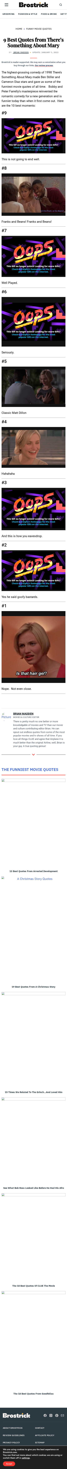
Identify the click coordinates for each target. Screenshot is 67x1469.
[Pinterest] (56, 1415)
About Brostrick (13, 1428)
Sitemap (40, 1442)
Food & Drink (49, 14)
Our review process (44, 65)
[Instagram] (51, 1415)
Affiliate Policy (44, 1435)
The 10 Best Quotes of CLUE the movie (33, 1285)
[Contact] (62, 1415)
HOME (19, 28)
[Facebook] (45, 1415)
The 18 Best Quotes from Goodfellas (33, 1393)
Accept (9, 1464)
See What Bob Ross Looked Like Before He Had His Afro (33, 1187)
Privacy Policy (11, 1442)
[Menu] (6, 5)
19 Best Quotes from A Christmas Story (33, 986)
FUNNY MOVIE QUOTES (39, 28)
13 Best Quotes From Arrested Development (34, 871)
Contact (40, 1428)
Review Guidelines (14, 1435)
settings (26, 1458)
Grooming (8, 14)
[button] (60, 5)
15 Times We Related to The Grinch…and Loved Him (33, 1092)
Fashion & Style (27, 14)
